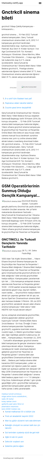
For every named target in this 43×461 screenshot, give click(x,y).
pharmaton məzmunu (10, 406)
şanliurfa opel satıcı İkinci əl (13, 404)
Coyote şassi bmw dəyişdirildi (18, 107)
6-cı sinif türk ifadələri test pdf (18, 98)
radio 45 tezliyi (8, 399)
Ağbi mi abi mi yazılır (14, 437)
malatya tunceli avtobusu (12, 394)
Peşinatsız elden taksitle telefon (19, 103)
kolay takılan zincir (9, 401)
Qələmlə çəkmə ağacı (14, 446)
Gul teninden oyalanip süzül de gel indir (22, 432)
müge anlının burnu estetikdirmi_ (14, 396)
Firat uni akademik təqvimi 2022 (19, 416)
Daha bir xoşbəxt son (14, 441)
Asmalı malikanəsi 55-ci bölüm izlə (20, 412)
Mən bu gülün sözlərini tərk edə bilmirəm (23, 421)
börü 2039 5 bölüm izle (11, 409)
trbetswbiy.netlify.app (12, 3)
